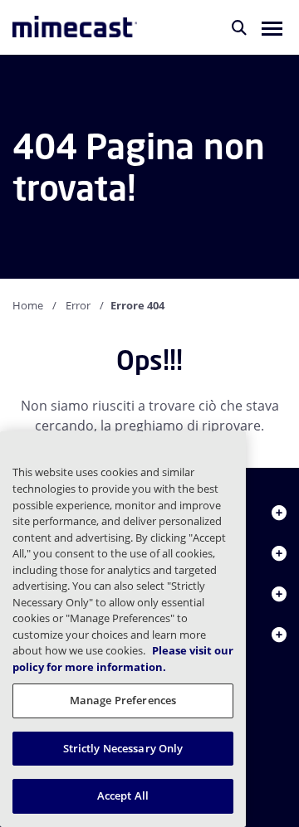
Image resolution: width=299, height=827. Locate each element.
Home (27, 305)
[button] (272, 27)
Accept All (123, 795)
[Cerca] (239, 27)
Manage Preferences (123, 700)
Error (78, 305)
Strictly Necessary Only (123, 748)
